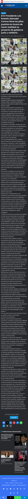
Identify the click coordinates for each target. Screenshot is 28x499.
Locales (7, 10)
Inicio (3, 10)
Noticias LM (14, 480)
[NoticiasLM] (9, 5)
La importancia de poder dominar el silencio (6, 460)
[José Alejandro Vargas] (21, 439)
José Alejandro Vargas (21, 447)
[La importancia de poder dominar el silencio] (7, 454)
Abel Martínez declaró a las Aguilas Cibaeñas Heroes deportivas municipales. (7, 436)
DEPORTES (14, 485)
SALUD (21, 482)
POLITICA (16, 482)
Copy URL (14, 417)
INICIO (6, 482)
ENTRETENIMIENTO (21, 485)
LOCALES (11, 482)
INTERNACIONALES (6, 485)
